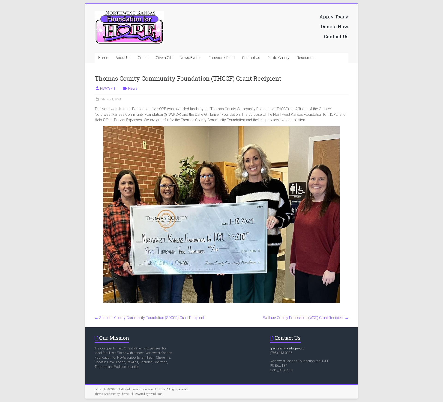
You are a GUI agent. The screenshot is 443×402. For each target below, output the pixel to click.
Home (103, 58)
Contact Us (336, 36)
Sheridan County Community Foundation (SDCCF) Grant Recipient (149, 318)
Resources (305, 58)
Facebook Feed (222, 58)
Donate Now (334, 27)
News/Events (190, 58)
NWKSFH (107, 88)
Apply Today (333, 17)
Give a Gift (164, 58)
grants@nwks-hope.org (287, 348)
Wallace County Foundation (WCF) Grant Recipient (305, 318)
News (132, 88)
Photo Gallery (278, 58)
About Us (123, 58)
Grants (143, 58)
